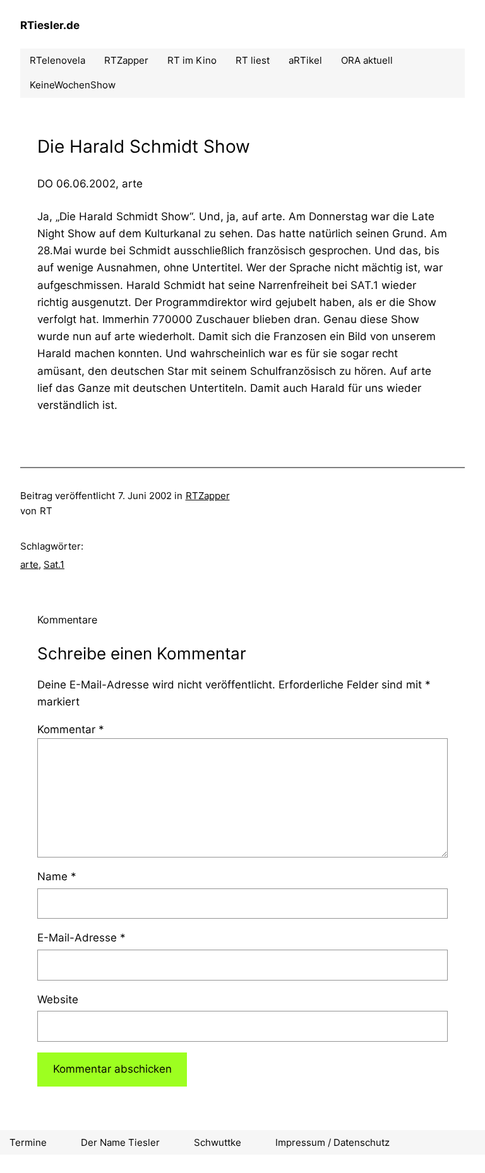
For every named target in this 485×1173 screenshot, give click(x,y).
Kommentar (70, 729)
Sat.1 (54, 564)
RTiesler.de (50, 25)
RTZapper (208, 496)
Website (57, 999)
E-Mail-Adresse (81, 937)
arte (29, 564)
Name (56, 876)
